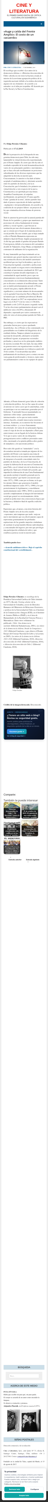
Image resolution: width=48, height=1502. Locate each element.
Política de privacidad (12, 1484)
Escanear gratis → (16, 731)
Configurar (34, 1489)
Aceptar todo (24, 1495)
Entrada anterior (15, 859)
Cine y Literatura (14, 67)
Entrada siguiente (32, 859)
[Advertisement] (24, 116)
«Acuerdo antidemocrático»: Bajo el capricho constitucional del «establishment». (23, 548)
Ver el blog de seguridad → (16, 736)
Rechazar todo (14, 1489)
